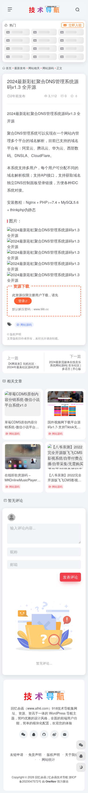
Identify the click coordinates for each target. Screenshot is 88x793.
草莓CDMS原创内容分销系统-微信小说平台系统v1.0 (22, 427)
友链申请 (16, 754)
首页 (8, 68)
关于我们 (71, 754)
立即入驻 (75, 25)
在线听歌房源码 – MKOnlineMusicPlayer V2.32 (21, 480)
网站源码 (48, 68)
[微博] (54, 734)
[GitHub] (44, 734)
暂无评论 (15, 500)
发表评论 (70, 577)
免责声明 (35, 754)
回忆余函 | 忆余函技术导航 (51, 777)
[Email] (65, 734)
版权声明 (53, 754)
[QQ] (34, 734)
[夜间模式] (81, 767)
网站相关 (34, 68)
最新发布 (20, 68)
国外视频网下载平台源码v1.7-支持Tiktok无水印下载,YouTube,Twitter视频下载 (65, 429)
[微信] (23, 734)
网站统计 (48, 759)
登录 (21, 300)
